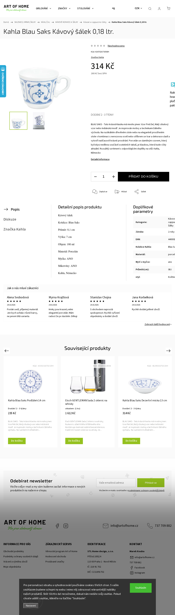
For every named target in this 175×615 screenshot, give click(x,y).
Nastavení (31, 605)
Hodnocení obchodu (55, 556)
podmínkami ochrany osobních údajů (146, 490)
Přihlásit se (151, 482)
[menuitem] (43, 8)
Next (169, 350)
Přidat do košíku (143, 176)
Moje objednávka (12, 567)
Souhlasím (140, 588)
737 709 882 (163, 525)
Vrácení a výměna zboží (15, 561)
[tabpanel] (30, 401)
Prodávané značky (54, 561)
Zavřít (162, 203)
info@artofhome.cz (124, 525)
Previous (7, 350)
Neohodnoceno (116, 46)
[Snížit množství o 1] (95, 176)
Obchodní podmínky (13, 551)
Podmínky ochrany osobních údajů (20, 556)
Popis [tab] (15, 209)
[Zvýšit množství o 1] (113, 176)
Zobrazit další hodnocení (157, 324)
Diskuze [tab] (9, 219)
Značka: (97, 57)
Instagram (65, 525)
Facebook (57, 525)
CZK (137, 8)
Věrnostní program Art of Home (61, 551)
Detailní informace (100, 159)
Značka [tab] (14, 229)
